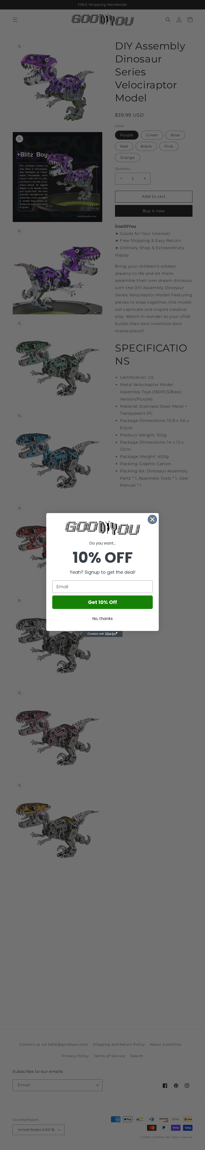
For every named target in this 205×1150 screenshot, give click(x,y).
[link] (102, 528)
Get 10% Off (102, 602)
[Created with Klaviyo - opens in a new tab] (102, 634)
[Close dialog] (152, 519)
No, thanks (102, 618)
